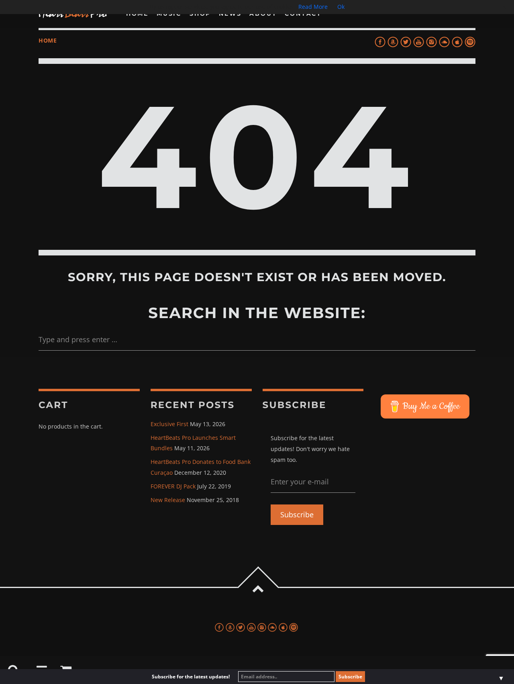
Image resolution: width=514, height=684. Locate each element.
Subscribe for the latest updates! (191, 676)
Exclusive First (169, 424)
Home (48, 40)
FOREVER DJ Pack (173, 486)
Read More (313, 6)
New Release (168, 500)
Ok (341, 6)
